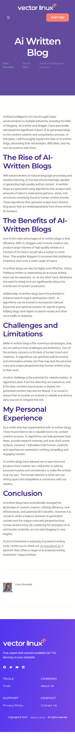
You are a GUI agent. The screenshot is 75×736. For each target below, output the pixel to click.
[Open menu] (8, 17)
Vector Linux (37, 717)
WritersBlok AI (50, 546)
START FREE (57, 17)
